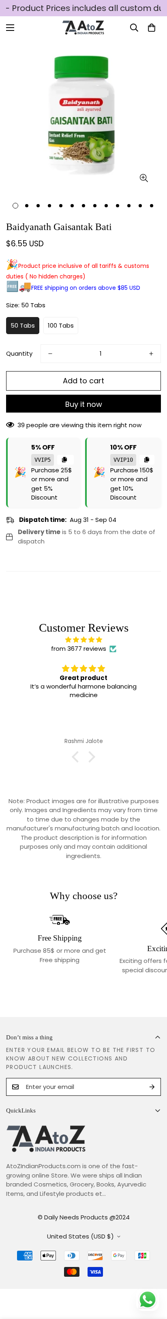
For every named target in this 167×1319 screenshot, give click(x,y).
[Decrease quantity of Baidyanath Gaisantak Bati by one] (50, 354)
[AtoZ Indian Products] (83, 27)
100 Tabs (61, 325)
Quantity (19, 353)
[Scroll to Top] (152, 1276)
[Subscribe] (152, 1087)
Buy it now (83, 404)
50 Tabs (23, 325)
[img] (83, 640)
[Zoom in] (144, 178)
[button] (151, 27)
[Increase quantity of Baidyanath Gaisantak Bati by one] (151, 354)
